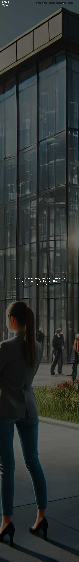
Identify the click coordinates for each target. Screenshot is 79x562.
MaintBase (52, 3)
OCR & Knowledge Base (62, 3)
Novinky (45, 3)
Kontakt (71, 3)
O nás (39, 3)
